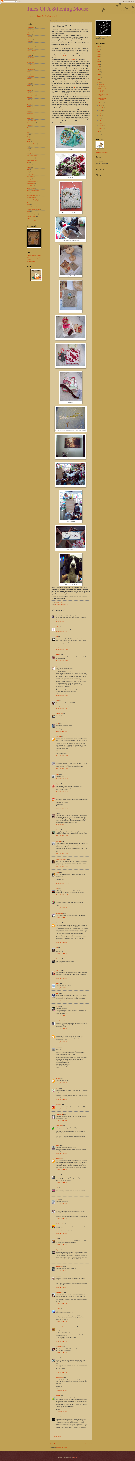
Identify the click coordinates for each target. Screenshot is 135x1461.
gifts (62, 604)
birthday (28, 36)
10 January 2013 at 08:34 (61, 1411)
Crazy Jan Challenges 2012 (47, 16)
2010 (98, 134)
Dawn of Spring (30, 57)
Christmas (57, 604)
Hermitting (29, 97)
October (101, 105)
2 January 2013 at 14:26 (61, 1244)
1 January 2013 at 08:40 (61, 1073)
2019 (98, 64)
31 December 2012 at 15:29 (62, 621)
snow (28, 162)
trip (27, 202)
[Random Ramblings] (36, 281)
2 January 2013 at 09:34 (61, 1194)
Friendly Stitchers (31, 261)
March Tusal (30, 109)
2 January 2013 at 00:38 (61, 1153)
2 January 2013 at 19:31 (61, 1271)
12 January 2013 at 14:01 (61, 1433)
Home (31, 16)
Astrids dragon (59, 1125)
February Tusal (30, 69)
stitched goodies (30, 174)
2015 (98, 74)
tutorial (28, 204)
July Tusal (29, 104)
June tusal (29, 106)
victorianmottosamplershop (33, 209)
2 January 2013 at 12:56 (61, 1233)
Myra (57, 993)
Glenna (57, 829)
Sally (57, 1276)
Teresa (57, 1358)
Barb (57, 888)
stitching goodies (31, 183)
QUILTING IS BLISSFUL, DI (63, 666)
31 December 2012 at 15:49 (62, 631)
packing (28, 132)
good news (29, 85)
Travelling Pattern (31, 197)
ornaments (29, 125)
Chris (57, 1006)
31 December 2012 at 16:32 (62, 718)
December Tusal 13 (31, 62)
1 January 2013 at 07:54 (61, 1042)
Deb (57, 636)
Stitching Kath (59, 913)
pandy (57, 613)
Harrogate (29, 90)
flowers (28, 74)
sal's (28, 151)
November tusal (30, 116)
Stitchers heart (30, 176)
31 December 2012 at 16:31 (62, 708)
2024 (98, 51)
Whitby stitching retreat (32, 214)
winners (28, 218)
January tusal (30, 102)
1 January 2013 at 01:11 (61, 917)
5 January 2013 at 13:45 (61, 1352)
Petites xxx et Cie (60, 900)
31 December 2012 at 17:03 (62, 769)
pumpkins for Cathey (31, 144)
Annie (57, 1047)
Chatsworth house (31, 46)
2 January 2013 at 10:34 (61, 1203)
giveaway (29, 83)
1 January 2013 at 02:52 (61, 942)
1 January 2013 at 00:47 (61, 908)
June (100, 115)
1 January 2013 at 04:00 (61, 965)
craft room (29, 55)
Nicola (57, 700)
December (101, 84)
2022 (98, 56)
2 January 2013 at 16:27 (61, 1261)
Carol (57, 1088)
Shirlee (57, 983)
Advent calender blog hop (102, 98)
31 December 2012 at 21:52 (62, 894)
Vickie (57, 627)
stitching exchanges (31, 181)
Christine (58, 959)
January (101, 128)
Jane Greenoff (71, 59)
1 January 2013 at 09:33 (61, 1099)
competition (29, 53)
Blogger (75, 1457)
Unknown (58, 923)
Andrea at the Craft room (62, 56)
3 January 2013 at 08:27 (61, 1287)
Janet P (57, 1175)
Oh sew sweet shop (31, 123)
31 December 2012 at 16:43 (62, 731)
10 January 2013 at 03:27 (61, 1390)
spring (28, 169)
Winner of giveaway (31, 216)
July (100, 113)
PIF (27, 137)
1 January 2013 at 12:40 (61, 1120)
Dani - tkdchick (59, 1292)
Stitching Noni (59, 1266)
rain (27, 146)
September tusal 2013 (32, 160)
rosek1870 (58, 736)
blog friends (29, 39)
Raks (28, 148)
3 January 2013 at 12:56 (61, 1303)
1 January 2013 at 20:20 (61, 1140)
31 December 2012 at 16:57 (62, 755)
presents (28, 141)
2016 (98, 72)
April (100, 120)
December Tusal (30, 60)
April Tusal (29, 29)
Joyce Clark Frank (60, 1021)
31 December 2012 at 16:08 (62, 660)
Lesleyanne (58, 1104)
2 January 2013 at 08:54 (61, 1182)
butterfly (58, 1145)
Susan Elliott (59, 1209)
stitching (65, 604)
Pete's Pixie (59, 1158)
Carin (57, 723)
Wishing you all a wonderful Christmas (102, 90)
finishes (28, 71)
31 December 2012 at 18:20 (62, 836)
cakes (28, 43)
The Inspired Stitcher (61, 859)
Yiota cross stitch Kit (32, 221)
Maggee (58, 1250)
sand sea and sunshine (32, 155)
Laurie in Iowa (59, 713)
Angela (57, 1199)
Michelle (58, 1078)
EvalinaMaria (59, 1114)
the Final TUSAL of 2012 (103, 94)
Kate (57, 1238)
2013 (98, 79)
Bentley (28, 34)
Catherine (58, 970)
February (101, 125)
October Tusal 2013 (31, 120)
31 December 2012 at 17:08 (62, 778)
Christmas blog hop (31, 50)
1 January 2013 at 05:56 (61, 1015)
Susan (57, 1034)
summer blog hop (31, 188)
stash (28, 172)
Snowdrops (29, 165)
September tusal (30, 158)
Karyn (57, 797)
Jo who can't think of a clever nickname (65, 1327)
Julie (57, 1188)
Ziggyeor (58, 784)
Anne (57, 1417)
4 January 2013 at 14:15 (61, 1341)
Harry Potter (29, 92)
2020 (98, 62)
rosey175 (58, 1309)
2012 (98, 82)
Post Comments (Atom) (61, 1447)
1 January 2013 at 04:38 (61, 978)
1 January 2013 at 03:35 (61, 953)
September (101, 108)
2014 (98, 77)
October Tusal (30, 118)
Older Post (88, 1444)
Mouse (99, 150)
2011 (98, 131)
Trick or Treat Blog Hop (32, 200)
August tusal (30, 32)
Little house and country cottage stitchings (34, 258)
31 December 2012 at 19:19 (62, 867)
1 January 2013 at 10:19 (61, 1109)
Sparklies (29, 167)
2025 (98, 49)
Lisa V (57, 774)
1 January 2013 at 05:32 (61, 1001)
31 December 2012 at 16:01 (62, 649)
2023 (98, 54)
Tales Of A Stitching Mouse (57, 8)
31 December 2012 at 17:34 (62, 808)
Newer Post (53, 1444)
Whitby (28, 211)
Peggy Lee (58, 841)
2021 (98, 59)
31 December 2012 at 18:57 (62, 854)
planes (28, 139)
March (100, 123)
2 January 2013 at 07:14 (61, 1169)
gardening (29, 78)
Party (28, 134)
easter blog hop (30, 64)
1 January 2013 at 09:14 (61, 1083)
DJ (75, 87)
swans (28, 193)
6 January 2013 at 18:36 (61, 1372)
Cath (57, 947)
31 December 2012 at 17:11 (62, 791)
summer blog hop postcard (33, 190)
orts (27, 127)
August (100, 110)
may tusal (29, 111)
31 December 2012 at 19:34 (62, 883)
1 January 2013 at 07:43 (61, 1028)
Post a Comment (58, 1436)
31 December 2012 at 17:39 (62, 824)
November (101, 103)
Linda (57, 872)
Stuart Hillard (30, 186)
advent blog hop (30, 27)
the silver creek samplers (32, 195)
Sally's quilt (29, 153)
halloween (29, 88)
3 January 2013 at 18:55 (61, 1321)
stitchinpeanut (59, 1346)
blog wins (29, 41)
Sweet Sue (58, 761)
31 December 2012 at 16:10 (62, 695)
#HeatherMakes (60, 1377)
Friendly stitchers (31, 76)
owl (27, 130)
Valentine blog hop (31, 207)
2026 (98, 46)
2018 (98, 67)
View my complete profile (102, 152)
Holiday (28, 99)
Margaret (58, 654)
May (100, 118)
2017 (98, 69)
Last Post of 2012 (102, 86)
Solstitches (58, 1395)
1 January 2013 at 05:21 (61, 988)
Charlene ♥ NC (59, 1223)
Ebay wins (29, 67)
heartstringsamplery (31, 95)
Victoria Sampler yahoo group (34, 255)
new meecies (30, 113)
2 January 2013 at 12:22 (61, 1218)
